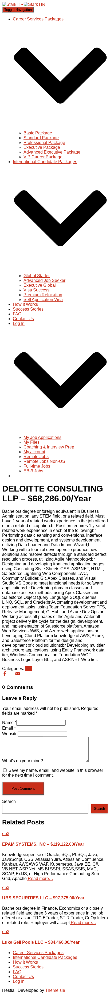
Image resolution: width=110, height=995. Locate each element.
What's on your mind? (22, 761)
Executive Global (39, 285)
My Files (31, 442)
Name (9, 722)
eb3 (28, 668)
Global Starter (36, 275)
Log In (19, 981)
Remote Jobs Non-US (44, 461)
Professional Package (44, 142)
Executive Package (41, 147)
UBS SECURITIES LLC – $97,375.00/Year (43, 898)
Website (10, 733)
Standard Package (41, 138)
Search (9, 801)
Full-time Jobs (36, 466)
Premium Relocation (42, 295)
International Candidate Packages (45, 957)
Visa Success (36, 290)
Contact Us (23, 318)
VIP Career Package (42, 157)
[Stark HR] (23, 4)
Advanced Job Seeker (44, 280)
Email (9, 728)
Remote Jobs (36, 456)
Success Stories (28, 309)
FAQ (17, 314)
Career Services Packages (38, 952)
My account (34, 452)
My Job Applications (42, 437)
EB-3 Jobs (33, 471)
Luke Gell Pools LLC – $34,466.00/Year (41, 942)
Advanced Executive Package (51, 152)
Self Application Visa (43, 299)
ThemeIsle (55, 990)
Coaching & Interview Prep (48, 447)
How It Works (25, 304)
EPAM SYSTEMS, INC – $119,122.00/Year (43, 844)
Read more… (40, 878)
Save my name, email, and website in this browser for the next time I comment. (52, 772)
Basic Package (37, 133)
